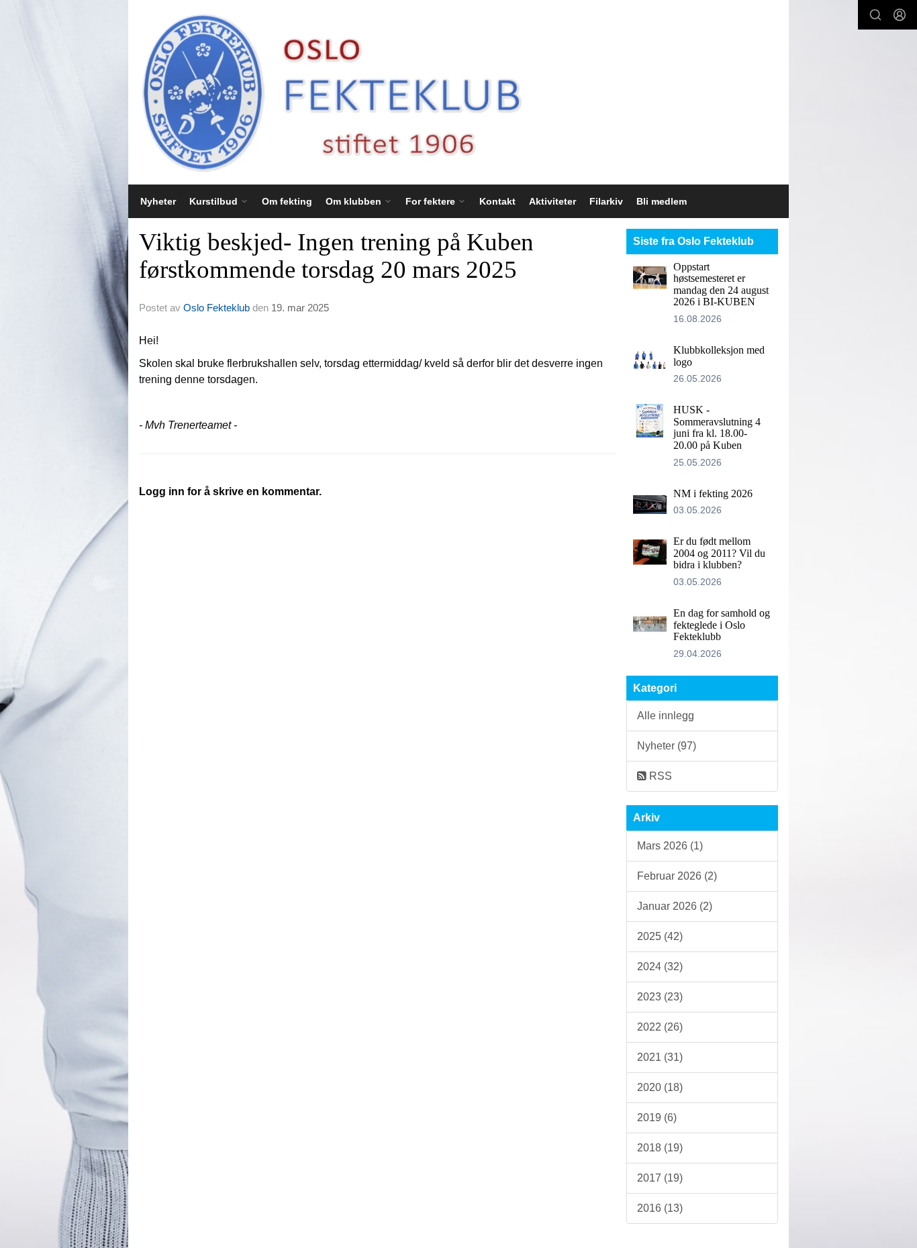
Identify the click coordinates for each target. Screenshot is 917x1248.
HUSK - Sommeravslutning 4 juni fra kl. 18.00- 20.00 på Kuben (717, 427)
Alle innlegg (665, 715)
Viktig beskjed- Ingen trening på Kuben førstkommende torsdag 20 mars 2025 (336, 255)
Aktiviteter (552, 201)
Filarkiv (606, 201)
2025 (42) (660, 936)
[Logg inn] (899, 15)
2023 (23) (660, 996)
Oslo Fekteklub (216, 307)
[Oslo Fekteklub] (327, 92)
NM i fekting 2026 (713, 493)
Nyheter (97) (666, 745)
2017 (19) (660, 1178)
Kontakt (497, 201)
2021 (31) (660, 1057)
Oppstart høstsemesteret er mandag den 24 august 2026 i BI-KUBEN (721, 284)
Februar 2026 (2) (677, 876)
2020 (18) (660, 1087)
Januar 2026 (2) (674, 906)
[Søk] (875, 15)
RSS (659, 776)
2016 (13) (660, 1208)
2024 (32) (660, 966)
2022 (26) (660, 1027)
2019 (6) (657, 1117)
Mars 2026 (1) (670, 845)
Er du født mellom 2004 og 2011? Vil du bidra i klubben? (719, 552)
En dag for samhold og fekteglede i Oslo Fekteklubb (721, 624)
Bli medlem (661, 201)
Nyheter (158, 201)
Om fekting (287, 201)
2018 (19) (660, 1147)
